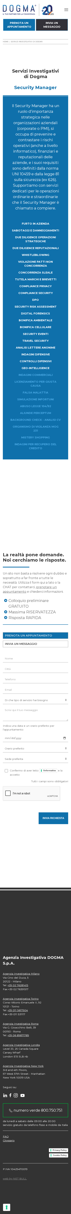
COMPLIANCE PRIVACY (35, 286)
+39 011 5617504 (18, 1010)
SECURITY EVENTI (35, 334)
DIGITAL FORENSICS (35, 313)
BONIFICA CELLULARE (35, 327)
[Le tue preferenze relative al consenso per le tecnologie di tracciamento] (6, 1207)
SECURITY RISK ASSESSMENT (36, 306)
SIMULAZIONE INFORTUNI (35, 399)
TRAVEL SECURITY (35, 340)
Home (6, 42)
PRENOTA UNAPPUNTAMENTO (19, 24)
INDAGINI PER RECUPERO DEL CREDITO (36, 446)
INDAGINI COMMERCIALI (36, 375)
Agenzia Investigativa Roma (20, 1023)
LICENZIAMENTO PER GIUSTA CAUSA (35, 383)
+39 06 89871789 (18, 1035)
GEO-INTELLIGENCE (35, 368)
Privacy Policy (60, 1150)
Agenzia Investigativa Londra (21, 1044)
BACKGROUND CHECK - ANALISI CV (35, 420)
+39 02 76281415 (18, 985)
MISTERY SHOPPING (35, 437)
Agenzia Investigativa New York (23, 1065)
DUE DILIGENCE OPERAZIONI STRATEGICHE (35, 239)
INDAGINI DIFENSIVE (35, 354)
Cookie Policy (60, 1155)
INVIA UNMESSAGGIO (51, 24)
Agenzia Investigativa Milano (21, 973)
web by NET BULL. (15, 1178)
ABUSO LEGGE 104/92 (35, 406)
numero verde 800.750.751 (37, 1110)
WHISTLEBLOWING (35, 255)
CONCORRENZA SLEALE (35, 272)
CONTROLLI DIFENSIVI (35, 361)
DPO (35, 300)
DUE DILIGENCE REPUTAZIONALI (35, 248)
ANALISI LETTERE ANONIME (35, 347)
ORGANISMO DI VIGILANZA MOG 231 (36, 428)
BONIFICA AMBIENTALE (35, 320)
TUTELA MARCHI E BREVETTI (35, 279)
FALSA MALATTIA (35, 392)
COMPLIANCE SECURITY (35, 293)
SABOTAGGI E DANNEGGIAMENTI (35, 230)
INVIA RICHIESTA (53, 818)
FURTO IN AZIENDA (35, 223)
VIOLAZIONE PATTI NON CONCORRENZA (35, 263)
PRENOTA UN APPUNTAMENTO (28, 635)
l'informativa (49, 770)
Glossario (9, 1140)
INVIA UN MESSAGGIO (21, 644)
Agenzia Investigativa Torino (21, 998)
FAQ (6, 1136)
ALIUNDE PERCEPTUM (35, 413)
